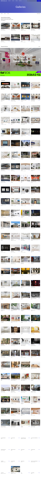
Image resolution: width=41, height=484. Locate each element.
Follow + (9, 29)
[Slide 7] (33, 70)
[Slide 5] (22, 70)
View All (39, 20)
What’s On (20, 0)
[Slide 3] (13, 70)
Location (8, 13)
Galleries (17, 0)
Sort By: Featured (38, 13)
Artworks (13, 0)
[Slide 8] (38, 70)
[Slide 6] (27, 70)
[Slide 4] (18, 70)
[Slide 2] (7, 70)
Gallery (5, 13)
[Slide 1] (2, 70)
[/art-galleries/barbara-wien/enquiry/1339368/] (3, 1)
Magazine (9, 0)
